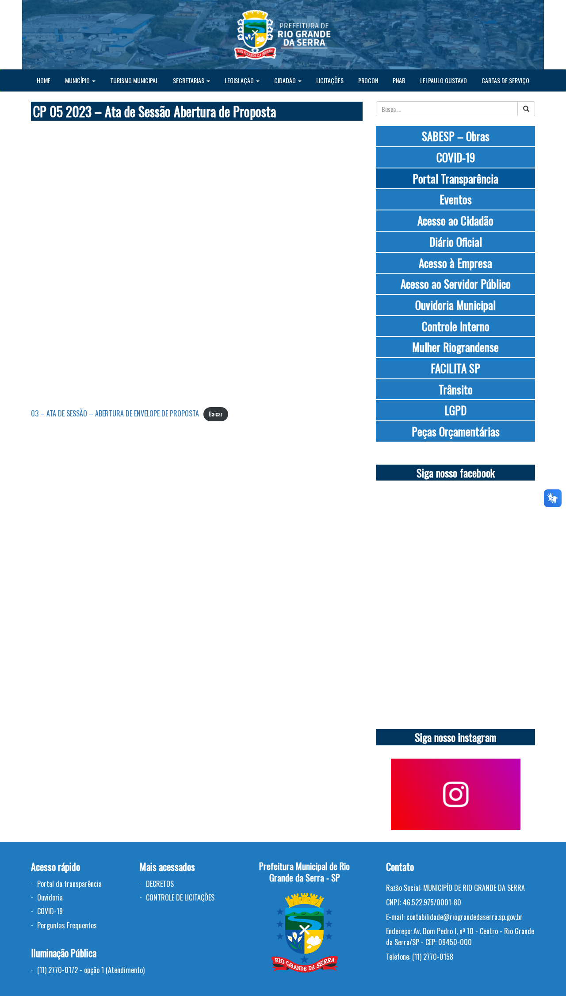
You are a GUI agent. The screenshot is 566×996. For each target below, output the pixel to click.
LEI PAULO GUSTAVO (443, 80)
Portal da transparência (69, 883)
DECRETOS (160, 883)
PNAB (399, 80)
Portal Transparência (455, 178)
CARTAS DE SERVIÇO (505, 80)
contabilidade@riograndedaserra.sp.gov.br (464, 917)
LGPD (455, 410)
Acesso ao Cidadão (455, 220)
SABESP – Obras (456, 136)
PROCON (368, 80)
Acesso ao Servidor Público (456, 283)
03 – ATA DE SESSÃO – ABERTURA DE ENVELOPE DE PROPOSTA (115, 413)
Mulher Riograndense (455, 347)
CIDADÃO (285, 80)
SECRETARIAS (189, 80)
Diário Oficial (455, 241)
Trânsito (456, 389)
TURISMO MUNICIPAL (134, 80)
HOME (43, 80)
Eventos (456, 199)
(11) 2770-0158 (432, 956)
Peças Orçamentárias (456, 431)
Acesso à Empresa (455, 263)
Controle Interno (456, 326)
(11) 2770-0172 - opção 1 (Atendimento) (91, 970)
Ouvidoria (50, 897)
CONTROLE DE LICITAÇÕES (180, 897)
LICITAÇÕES (330, 80)
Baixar (215, 414)
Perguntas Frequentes (67, 925)
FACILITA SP (455, 368)
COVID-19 (455, 157)
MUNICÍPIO (78, 80)
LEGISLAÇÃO (240, 80)
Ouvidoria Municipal (455, 305)
